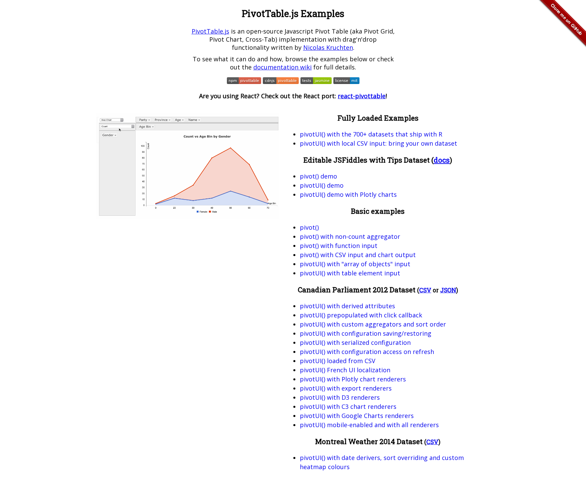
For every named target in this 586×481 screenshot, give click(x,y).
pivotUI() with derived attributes (347, 306)
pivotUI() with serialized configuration (355, 342)
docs (442, 160)
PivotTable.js (210, 31)
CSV (425, 290)
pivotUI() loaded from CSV (337, 361)
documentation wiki (282, 67)
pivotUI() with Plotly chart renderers (353, 379)
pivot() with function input (338, 246)
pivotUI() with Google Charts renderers (357, 416)
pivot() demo (318, 176)
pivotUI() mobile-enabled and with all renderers (369, 425)
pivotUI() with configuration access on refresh (367, 352)
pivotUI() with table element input (350, 273)
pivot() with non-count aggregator (350, 236)
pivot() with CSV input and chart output (358, 255)
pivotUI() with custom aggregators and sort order (373, 324)
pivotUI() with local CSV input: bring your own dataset (378, 143)
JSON (448, 290)
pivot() (309, 227)
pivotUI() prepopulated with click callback (361, 315)
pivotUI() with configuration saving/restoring (365, 333)
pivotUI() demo (322, 185)
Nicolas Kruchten (328, 47)
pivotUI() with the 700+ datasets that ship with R (371, 134)
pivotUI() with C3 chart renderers (348, 406)
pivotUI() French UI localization (345, 370)
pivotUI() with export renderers (346, 388)
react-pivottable (362, 96)
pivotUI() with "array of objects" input (355, 264)
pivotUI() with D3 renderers (340, 397)
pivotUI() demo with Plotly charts (348, 194)
